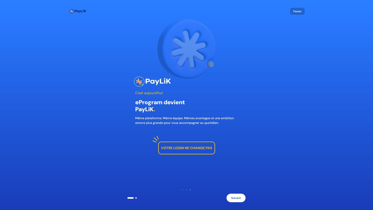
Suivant (236, 198)
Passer (297, 11)
